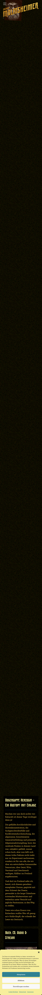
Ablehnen (21, 980)
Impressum (30, 992)
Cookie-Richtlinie (13, 992)
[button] (39, 952)
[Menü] (4, 3)
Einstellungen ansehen (21, 986)
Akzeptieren (21, 974)
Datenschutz (22, 992)
